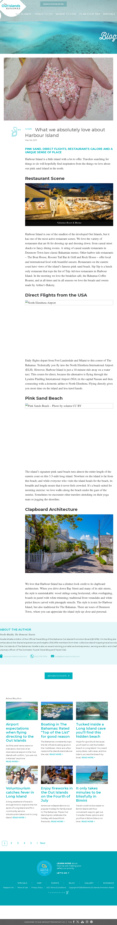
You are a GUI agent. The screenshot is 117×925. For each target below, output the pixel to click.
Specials (22, 883)
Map (39, 883)
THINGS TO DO (43, 14)
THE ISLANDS (23, 14)
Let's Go (62, 873)
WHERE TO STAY (66, 14)
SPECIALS (109, 14)
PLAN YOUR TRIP (90, 14)
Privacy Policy (37, 887)
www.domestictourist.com (15, 656)
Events (55, 883)
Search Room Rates (53, 4)
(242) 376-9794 (40, 656)
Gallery (89, 883)
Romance (31, 4)
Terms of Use (22, 887)
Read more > (12, 761)
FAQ (70, 922)
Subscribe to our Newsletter (39, 922)
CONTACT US (59, 922)
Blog (72, 883)
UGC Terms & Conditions (56, 887)
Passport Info (8, 887)
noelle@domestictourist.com (67, 656)
